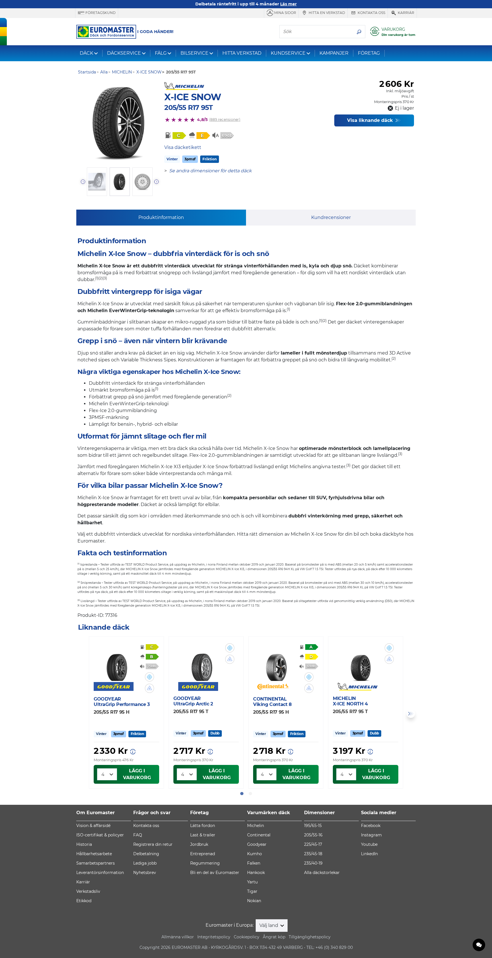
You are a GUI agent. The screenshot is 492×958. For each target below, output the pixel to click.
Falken (253, 863)
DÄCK (86, 53)
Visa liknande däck (370, 120)
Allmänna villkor (177, 936)
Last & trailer (202, 835)
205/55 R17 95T (188, 107)
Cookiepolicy (246, 936)
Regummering (205, 863)
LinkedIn (369, 853)
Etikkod (83, 900)
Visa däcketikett (182, 147)
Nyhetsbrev (144, 872)
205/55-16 (313, 835)
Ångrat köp (274, 936)
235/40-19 (313, 863)
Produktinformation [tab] (161, 217)
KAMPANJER (333, 53)
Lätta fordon (202, 825)
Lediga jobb (145, 863)
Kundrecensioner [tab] (331, 217)
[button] (149, 676)
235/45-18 (313, 853)
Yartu (252, 882)
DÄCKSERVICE (124, 53)
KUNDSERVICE (288, 53)
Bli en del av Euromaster (214, 872)
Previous (81, 713)
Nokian (254, 900)
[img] (149, 676)
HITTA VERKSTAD (241, 53)
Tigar (252, 891)
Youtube (369, 844)
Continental (258, 835)
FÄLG (161, 53)
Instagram (371, 835)
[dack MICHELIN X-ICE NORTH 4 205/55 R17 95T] (361, 664)
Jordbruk (199, 844)
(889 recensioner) (224, 119)
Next (411, 713)
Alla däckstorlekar (322, 872)
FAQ (137, 835)
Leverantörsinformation (100, 872)
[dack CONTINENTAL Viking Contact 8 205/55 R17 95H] (276, 664)
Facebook (370, 825)
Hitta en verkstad (326, 13)
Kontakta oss (371, 13)
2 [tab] (250, 794)
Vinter (172, 159)
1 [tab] (242, 794)
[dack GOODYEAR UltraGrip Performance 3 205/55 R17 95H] (117, 664)
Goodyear (256, 844)
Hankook (256, 872)
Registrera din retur (153, 844)
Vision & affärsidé (93, 825)
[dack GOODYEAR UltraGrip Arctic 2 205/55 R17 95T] (201, 664)
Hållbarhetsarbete (94, 853)
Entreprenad (202, 853)
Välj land (269, 925)
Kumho (254, 853)
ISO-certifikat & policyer (100, 835)
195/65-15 (313, 825)
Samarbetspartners (95, 863)
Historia (84, 844)
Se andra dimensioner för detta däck (210, 170)
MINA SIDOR (284, 13)
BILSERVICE (194, 53)
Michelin (255, 825)
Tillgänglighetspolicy (310, 936)
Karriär (405, 13)
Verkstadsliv (88, 891)
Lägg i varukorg (137, 774)
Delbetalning (146, 853)
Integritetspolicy (213, 936)
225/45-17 (313, 844)
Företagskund (100, 13)
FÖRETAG (369, 53)
